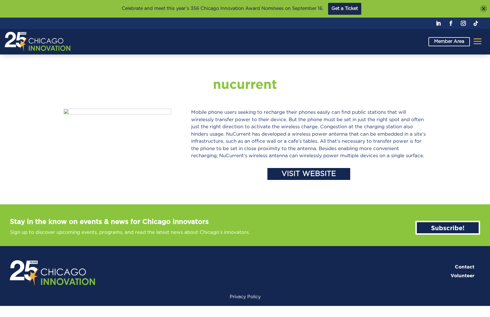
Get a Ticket (344, 8)
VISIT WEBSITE (309, 173)
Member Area (449, 41)
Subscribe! (447, 227)
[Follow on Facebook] (451, 23)
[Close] (483, 8)
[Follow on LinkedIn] (438, 23)
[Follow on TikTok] (476, 23)
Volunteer (462, 275)
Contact (464, 266)
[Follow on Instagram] (463, 23)
